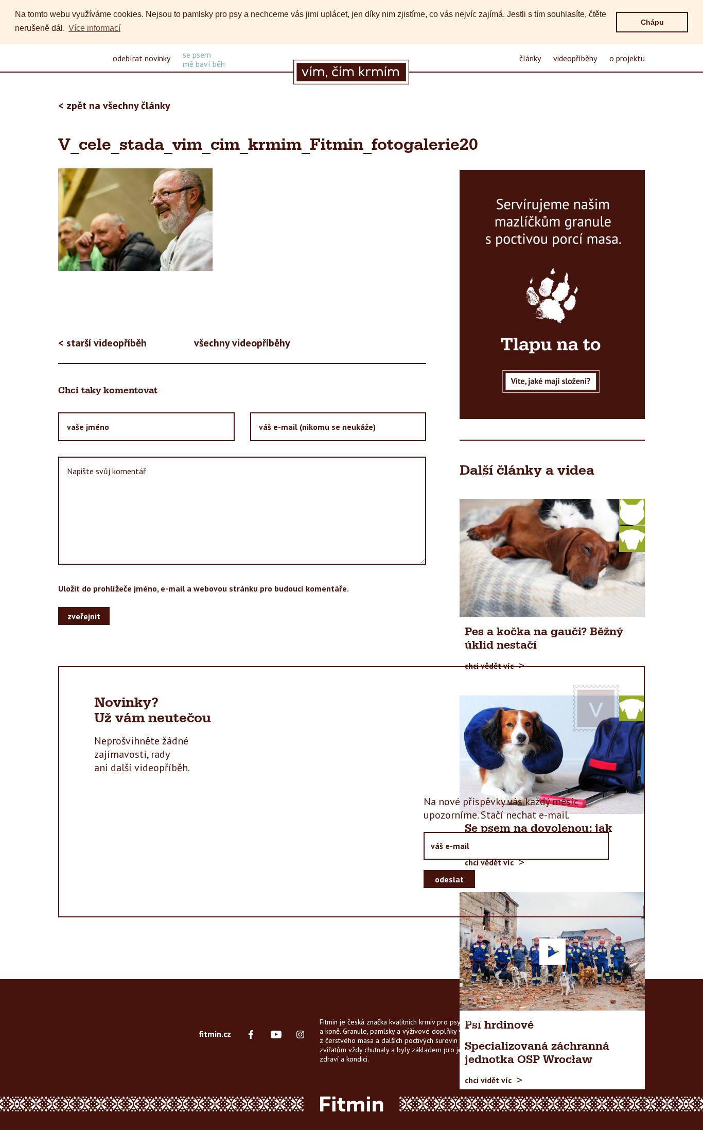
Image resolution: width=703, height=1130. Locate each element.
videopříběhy (575, 58)
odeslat (449, 879)
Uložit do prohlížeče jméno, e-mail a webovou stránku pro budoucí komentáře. (203, 588)
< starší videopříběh (102, 343)
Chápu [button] (652, 22)
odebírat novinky (141, 58)
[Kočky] (632, 511)
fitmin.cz (215, 1034)
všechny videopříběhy (242, 343)
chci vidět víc (488, 1079)
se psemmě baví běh (204, 59)
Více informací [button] (94, 28)
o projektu (627, 58)
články (530, 58)
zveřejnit (83, 616)
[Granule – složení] (552, 294)
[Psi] (632, 538)
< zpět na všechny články (114, 105)
